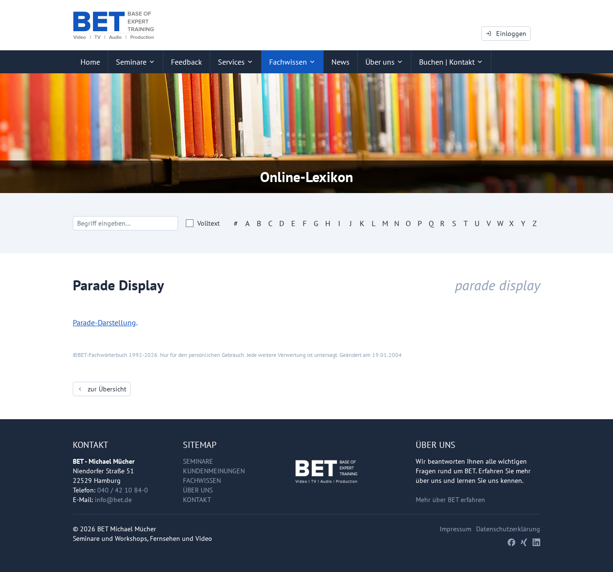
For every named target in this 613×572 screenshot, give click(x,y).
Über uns (198, 490)
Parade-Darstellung (104, 322)
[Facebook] (511, 542)
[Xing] (524, 542)
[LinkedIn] (536, 542)
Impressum (455, 529)
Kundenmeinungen (214, 471)
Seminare (198, 461)
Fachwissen (202, 480)
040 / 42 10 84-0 (122, 490)
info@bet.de (113, 499)
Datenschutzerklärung (508, 529)
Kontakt (197, 499)
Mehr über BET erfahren (450, 499)
